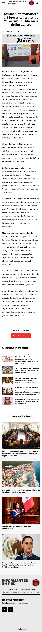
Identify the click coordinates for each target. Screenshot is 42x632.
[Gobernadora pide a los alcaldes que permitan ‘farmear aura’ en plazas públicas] (7, 401)
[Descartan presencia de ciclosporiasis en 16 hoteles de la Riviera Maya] (21, 474)
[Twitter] (18, 335)
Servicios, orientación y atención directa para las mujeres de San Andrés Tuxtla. (27, 370)
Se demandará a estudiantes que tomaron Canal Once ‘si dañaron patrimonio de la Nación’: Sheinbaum (20, 565)
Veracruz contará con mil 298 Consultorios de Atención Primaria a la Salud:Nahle (26, 380)
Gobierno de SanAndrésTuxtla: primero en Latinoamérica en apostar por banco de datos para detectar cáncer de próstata (27, 391)
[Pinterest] (23, 335)
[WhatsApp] (28, 335)
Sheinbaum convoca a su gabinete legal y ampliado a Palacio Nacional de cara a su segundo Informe (20, 453)
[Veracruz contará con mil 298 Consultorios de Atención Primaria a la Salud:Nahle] (7, 381)
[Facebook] (13, 335)
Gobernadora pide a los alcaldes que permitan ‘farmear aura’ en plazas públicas (27, 401)
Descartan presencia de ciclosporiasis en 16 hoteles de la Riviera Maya (21, 491)
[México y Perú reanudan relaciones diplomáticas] (21, 510)
